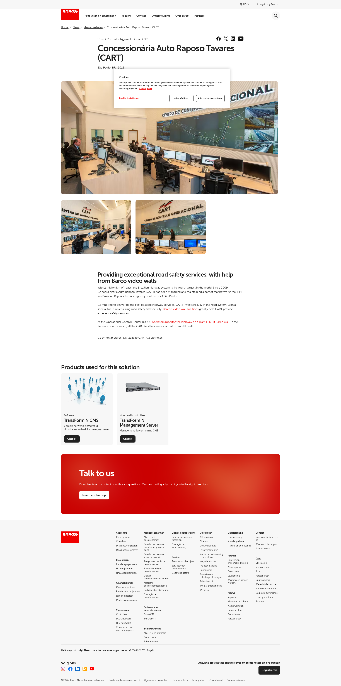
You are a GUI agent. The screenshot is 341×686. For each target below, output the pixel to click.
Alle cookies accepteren (210, 98)
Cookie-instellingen (129, 98)
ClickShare (121, 533)
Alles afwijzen (181, 98)
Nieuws (126, 15)
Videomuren (122, 610)
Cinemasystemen (124, 583)
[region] (172, 88)
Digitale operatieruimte (183, 533)
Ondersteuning (161, 15)
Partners (199, 15)
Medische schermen (154, 533)
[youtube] (92, 669)
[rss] (85, 669)
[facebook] (218, 38)
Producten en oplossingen (100, 15)
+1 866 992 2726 (141, 650)
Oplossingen (206, 533)
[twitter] (226, 38)
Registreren (269, 670)
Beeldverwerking (152, 629)
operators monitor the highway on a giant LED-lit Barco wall (190, 322)
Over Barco (182, 15)
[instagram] (63, 669)
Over (258, 558)
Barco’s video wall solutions (181, 309)
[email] (241, 38)
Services (176, 557)
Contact (141, 15)
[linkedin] (233, 38)
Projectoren (122, 560)
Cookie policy (145, 88)
